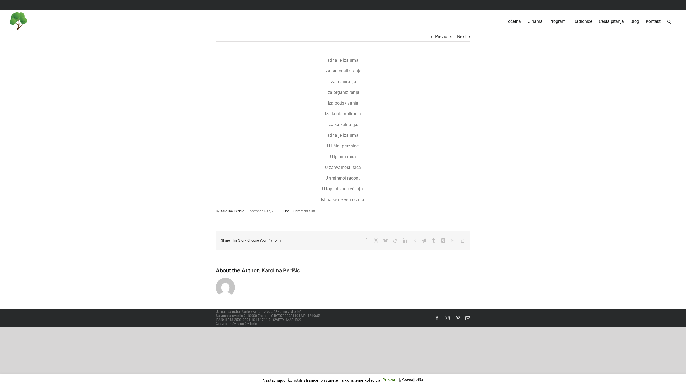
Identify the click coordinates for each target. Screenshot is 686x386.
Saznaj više (413, 380)
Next (461, 36)
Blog (286, 211)
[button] (669, 19)
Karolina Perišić (232, 211)
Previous (443, 36)
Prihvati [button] (389, 380)
